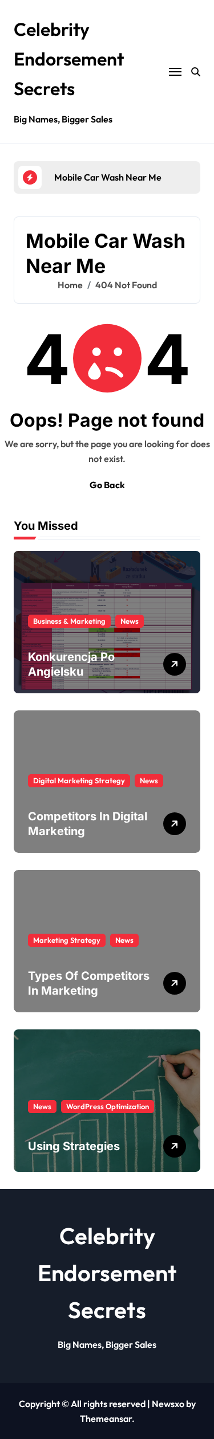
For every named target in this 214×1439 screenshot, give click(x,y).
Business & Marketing (69, 621)
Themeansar (106, 1418)
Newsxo (168, 1403)
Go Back (107, 484)
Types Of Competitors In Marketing (89, 983)
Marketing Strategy (66, 940)
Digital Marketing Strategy (79, 780)
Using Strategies (74, 1146)
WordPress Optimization (107, 1106)
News (129, 621)
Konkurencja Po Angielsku (71, 664)
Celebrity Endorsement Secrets (69, 59)
